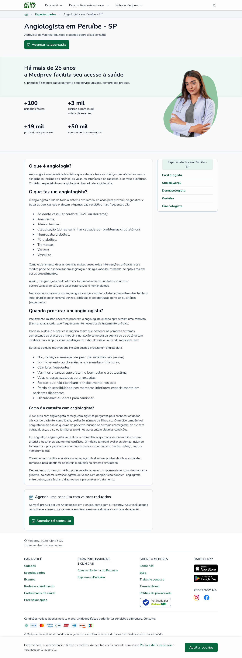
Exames (29, 579)
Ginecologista (172, 206)
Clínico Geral (171, 183)
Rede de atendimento (39, 586)
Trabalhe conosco (152, 579)
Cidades (30, 566)
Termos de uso (150, 586)
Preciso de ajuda (35, 600)
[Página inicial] (26, 14)
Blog (143, 573)
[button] (54, 5)
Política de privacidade (155, 593)
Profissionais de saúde (39, 593)
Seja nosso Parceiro (91, 577)
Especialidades (45, 14)
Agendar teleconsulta (49, 44)
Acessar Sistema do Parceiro (98, 570)
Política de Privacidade (156, 645)
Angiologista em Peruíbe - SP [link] (83, 14)
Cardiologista (172, 175)
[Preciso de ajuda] (215, 5)
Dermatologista (173, 191)
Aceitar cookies (201, 647)
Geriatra (168, 198)
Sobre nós (147, 566)
